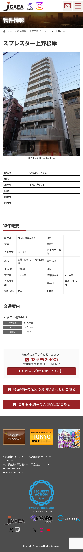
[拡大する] (75, 58)
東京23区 (29, 327)
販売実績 (28, 323)
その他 (27, 331)
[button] (41, 389)
